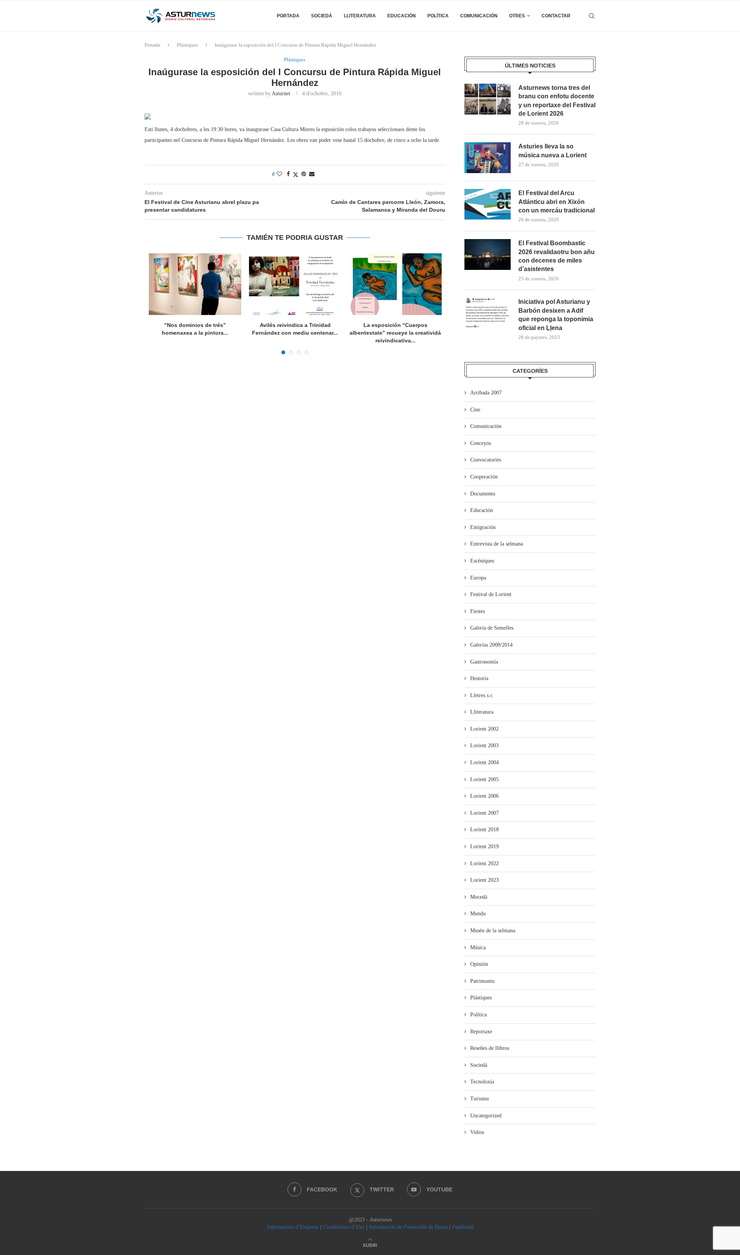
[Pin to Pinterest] (303, 174)
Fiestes (477, 611)
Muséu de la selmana (492, 930)
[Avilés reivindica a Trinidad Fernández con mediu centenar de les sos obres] (295, 284)
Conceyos (480, 443)
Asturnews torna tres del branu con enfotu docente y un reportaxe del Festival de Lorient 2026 (556, 100)
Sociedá (321, 16)
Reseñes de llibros (489, 1048)
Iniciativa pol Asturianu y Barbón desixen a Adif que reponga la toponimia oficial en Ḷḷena (555, 314)
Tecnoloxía (482, 1082)
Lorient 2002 (484, 729)
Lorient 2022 (484, 863)
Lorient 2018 (484, 829)
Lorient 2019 (484, 846)
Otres (517, 16)
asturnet (281, 93)
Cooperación (484, 477)
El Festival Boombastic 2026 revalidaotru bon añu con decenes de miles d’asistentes (556, 256)
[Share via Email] (311, 174)
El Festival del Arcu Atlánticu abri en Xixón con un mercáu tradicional (556, 202)
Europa (478, 578)
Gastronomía (484, 662)
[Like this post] (279, 174)
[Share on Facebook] (288, 174)
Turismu (479, 1099)
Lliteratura (360, 16)
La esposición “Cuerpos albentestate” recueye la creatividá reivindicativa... (395, 332)
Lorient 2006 (484, 796)
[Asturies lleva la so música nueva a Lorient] (487, 157)
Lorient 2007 (484, 813)
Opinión (479, 964)
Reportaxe (481, 1031)
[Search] (591, 15)
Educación (401, 16)
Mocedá (478, 897)
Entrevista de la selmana (496, 544)
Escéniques (482, 561)
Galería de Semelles (491, 628)
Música (478, 947)
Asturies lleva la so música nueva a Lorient (552, 150)
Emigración (483, 527)
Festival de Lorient (490, 594)
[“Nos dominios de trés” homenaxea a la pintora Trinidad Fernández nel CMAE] (195, 284)
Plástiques (187, 45)
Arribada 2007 (486, 393)
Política (438, 16)
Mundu (478, 913)
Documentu (482, 494)
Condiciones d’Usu (343, 1227)
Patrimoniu (482, 981)
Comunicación (479, 16)
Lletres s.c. (482, 695)
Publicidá (462, 1227)
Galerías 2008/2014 (491, 645)
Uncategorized (485, 1116)
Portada (288, 16)
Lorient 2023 (484, 880)
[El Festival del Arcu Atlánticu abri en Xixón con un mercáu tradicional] (487, 204)
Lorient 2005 (484, 779)
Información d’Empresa (292, 1227)
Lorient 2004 (484, 762)
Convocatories (485, 460)
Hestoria (479, 678)
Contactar (556, 16)
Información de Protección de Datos (408, 1227)
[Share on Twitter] (295, 174)
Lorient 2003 (484, 745)
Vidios (477, 1132)
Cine (475, 410)
